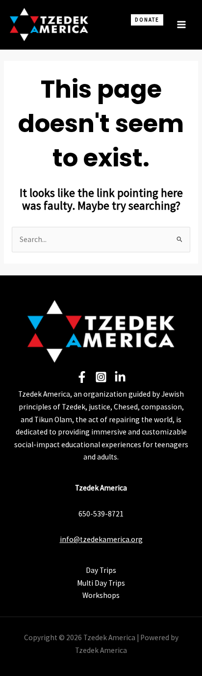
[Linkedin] (120, 377)
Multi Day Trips (101, 583)
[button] (142, 33)
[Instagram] (101, 377)
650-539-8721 (101, 513)
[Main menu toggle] (181, 24)
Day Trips (101, 570)
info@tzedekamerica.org (101, 539)
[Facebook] (82, 377)
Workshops (101, 595)
